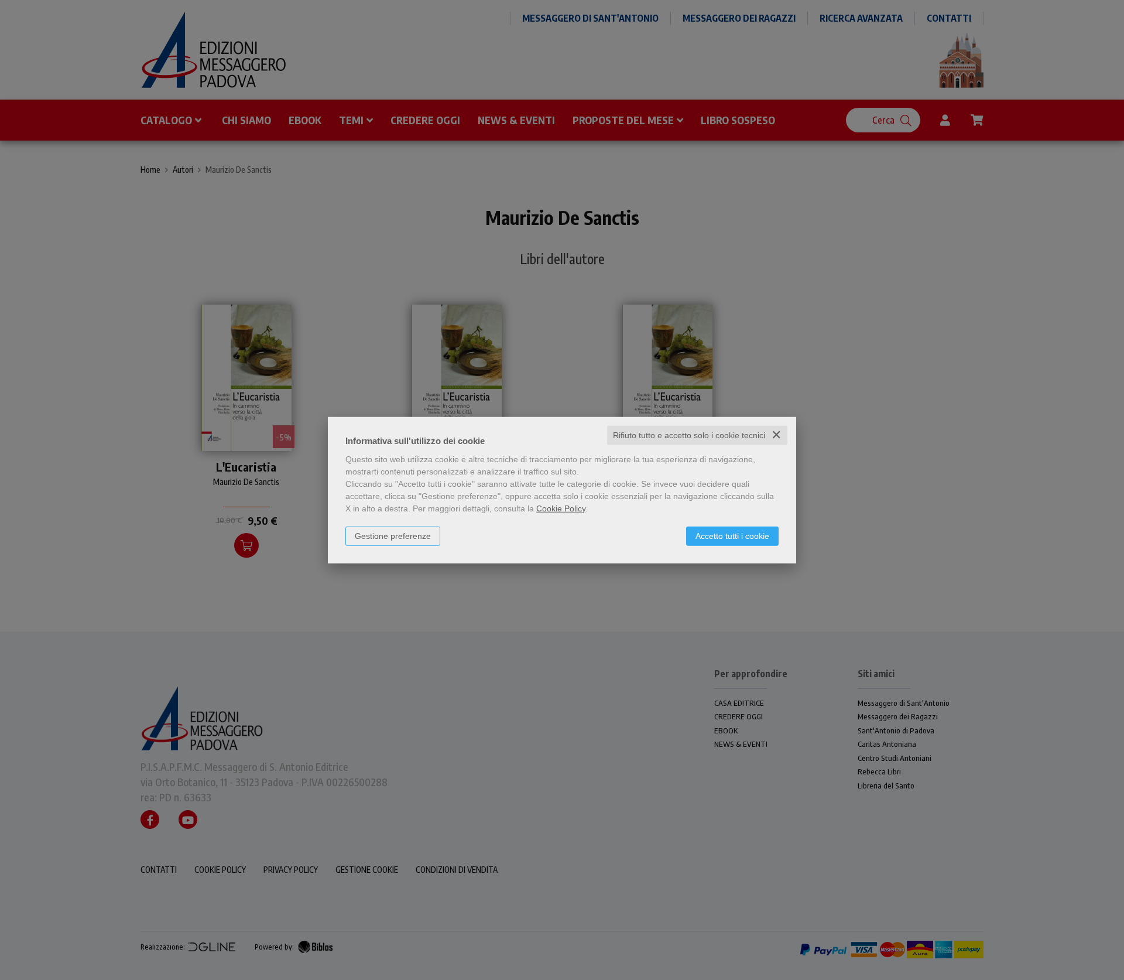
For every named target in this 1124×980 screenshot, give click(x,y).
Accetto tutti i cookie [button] (732, 536)
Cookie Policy (560, 508)
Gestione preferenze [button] (393, 536)
